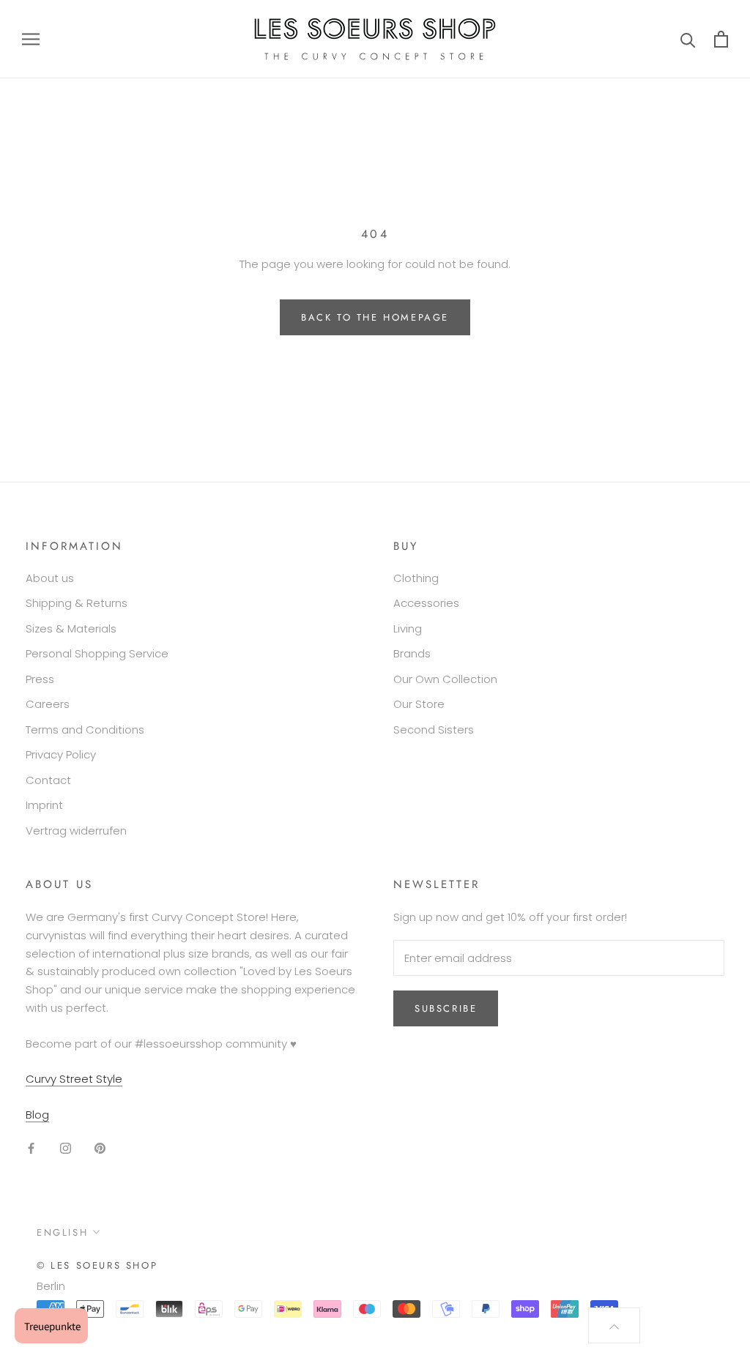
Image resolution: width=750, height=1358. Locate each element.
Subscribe (446, 1008)
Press (40, 679)
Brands (412, 653)
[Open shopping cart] (721, 39)
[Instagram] (65, 1148)
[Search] (688, 39)
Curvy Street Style (74, 1078)
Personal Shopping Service (97, 653)
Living (407, 628)
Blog (37, 1114)
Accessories (426, 603)
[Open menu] (31, 39)
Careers (48, 704)
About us (50, 578)
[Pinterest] (99, 1148)
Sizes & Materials (71, 628)
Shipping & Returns (76, 603)
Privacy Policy (61, 754)
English (62, 1232)
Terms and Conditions (85, 729)
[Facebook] (31, 1148)
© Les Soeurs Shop (97, 1265)
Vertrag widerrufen (76, 830)
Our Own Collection (445, 679)
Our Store (419, 704)
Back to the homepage (375, 317)
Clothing (416, 578)
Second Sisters (433, 729)
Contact (48, 780)
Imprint (44, 805)
